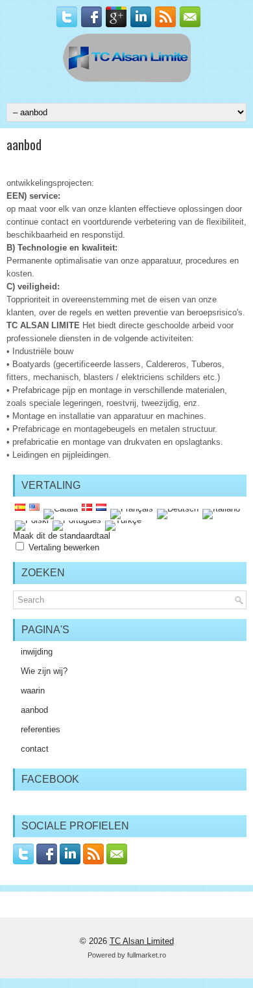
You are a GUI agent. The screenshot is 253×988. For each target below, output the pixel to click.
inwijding (37, 652)
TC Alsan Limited (142, 941)
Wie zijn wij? (44, 671)
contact (35, 749)
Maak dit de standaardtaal (61, 536)
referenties (40, 729)
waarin (33, 690)
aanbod (34, 710)
